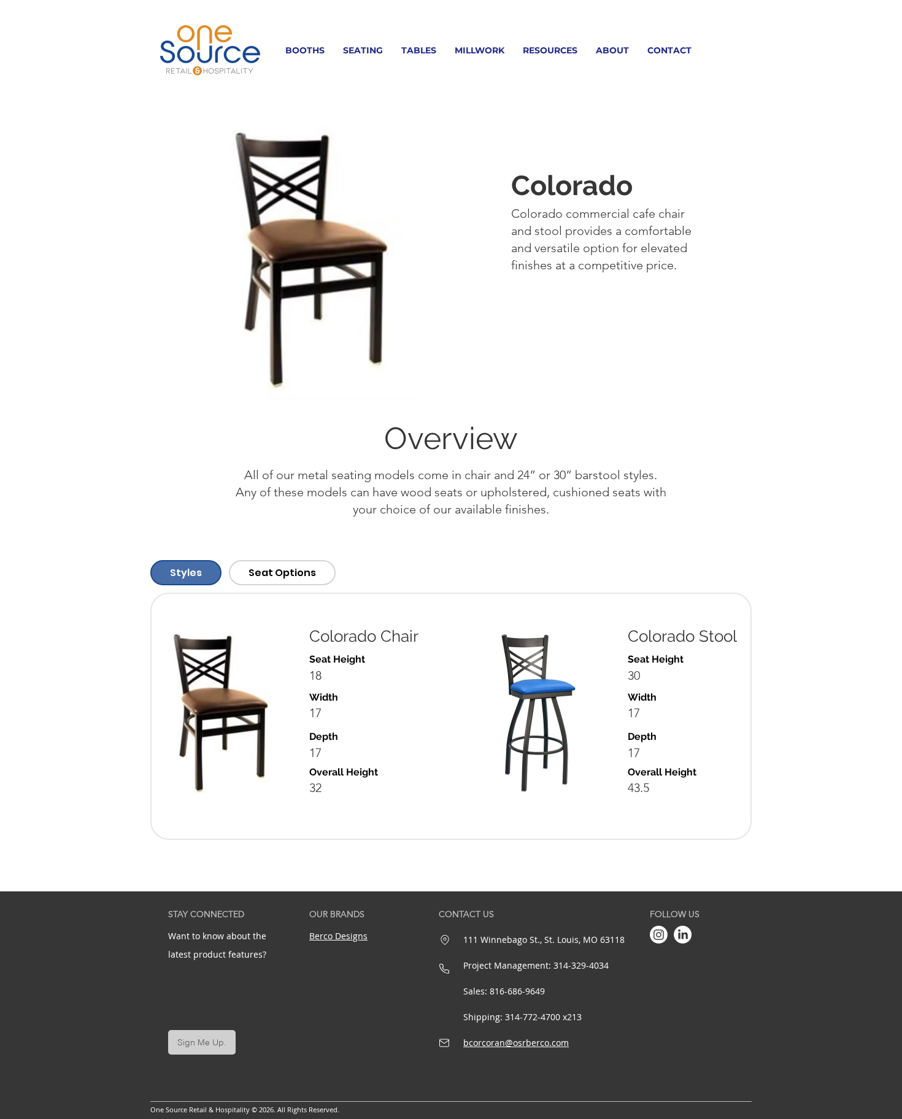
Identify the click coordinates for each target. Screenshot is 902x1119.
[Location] (444, 940)
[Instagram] (659, 935)
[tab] (186, 572)
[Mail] (444, 1043)
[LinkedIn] (683, 935)
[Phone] (444, 968)
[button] (305, 50)
